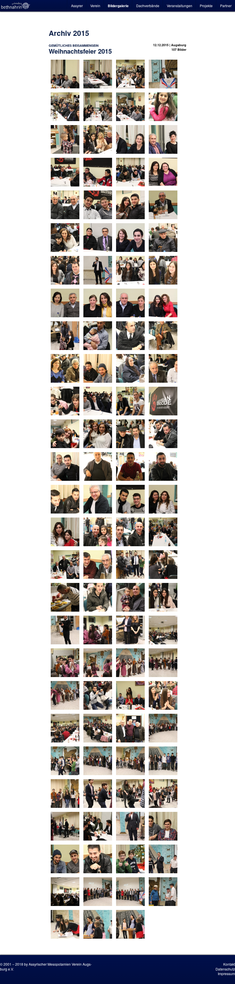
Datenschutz (225, 969)
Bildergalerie (118, 5)
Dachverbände (147, 5)
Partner (226, 5)
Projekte (206, 5)
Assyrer (77, 5)
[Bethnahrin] (16, 5)
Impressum (226, 973)
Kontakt (229, 964)
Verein (95, 5)
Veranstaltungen (179, 5)
